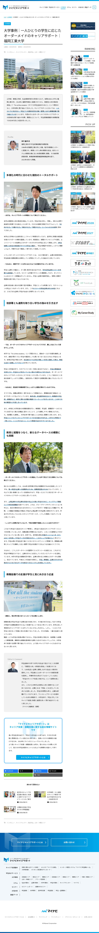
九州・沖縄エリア (40, 52)
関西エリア (75, 877)
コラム (69, 7)
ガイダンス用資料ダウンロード (40, 870)
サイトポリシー (56, 917)
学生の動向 (53, 883)
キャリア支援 (44, 7)
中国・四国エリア (87, 877)
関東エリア (45, 877)
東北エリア (36, 877)
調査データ (88, 7)
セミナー (74, 7)
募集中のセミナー (40, 886)
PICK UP (79, 132)
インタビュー (11, 52)
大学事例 (63, 7)
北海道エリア (26, 877)
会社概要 (30, 917)
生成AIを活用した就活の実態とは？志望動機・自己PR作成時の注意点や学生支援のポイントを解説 (82, 89)
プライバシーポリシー (72, 917)
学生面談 (50, 890)
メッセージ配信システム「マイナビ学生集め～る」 (75, 867)
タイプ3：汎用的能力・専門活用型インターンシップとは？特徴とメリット (83, 114)
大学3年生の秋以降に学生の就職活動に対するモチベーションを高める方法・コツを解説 (83, 75)
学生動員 (24, 890)
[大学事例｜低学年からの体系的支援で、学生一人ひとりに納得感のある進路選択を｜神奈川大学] (83, 157)
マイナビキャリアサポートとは (33, 757)
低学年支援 (41, 890)
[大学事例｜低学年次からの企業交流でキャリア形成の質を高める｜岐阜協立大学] (83, 178)
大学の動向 (44, 883)
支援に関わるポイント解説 (30, 867)
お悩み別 (81, 7)
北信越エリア (56, 877)
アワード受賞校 (40, 879)
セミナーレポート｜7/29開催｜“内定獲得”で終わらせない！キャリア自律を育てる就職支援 (83, 62)
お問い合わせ (69, 842)
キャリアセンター (21, 52)
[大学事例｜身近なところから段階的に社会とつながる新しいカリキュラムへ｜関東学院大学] (83, 198)
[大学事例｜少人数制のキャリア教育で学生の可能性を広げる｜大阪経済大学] (83, 137)
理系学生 (30, 52)
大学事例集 (25, 870)
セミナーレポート (27, 886)
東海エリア (66, 877)
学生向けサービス (54, 7)
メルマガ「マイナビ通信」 (49, 867)
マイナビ (76, 883)
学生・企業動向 (60, 890)
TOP (5, 17)
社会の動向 (25, 883)
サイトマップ (43, 917)
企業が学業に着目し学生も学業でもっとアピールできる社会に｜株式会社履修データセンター (83, 102)
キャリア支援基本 (12, 867)
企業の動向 (34, 883)
